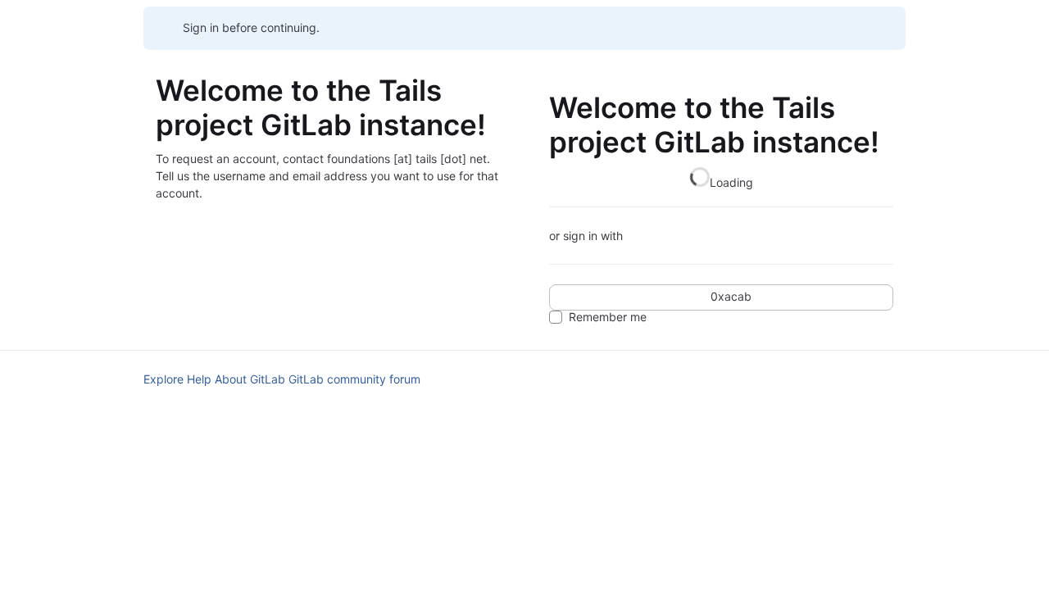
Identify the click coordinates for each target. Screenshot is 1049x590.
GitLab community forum (354, 379)
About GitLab (250, 379)
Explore (163, 379)
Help (199, 379)
